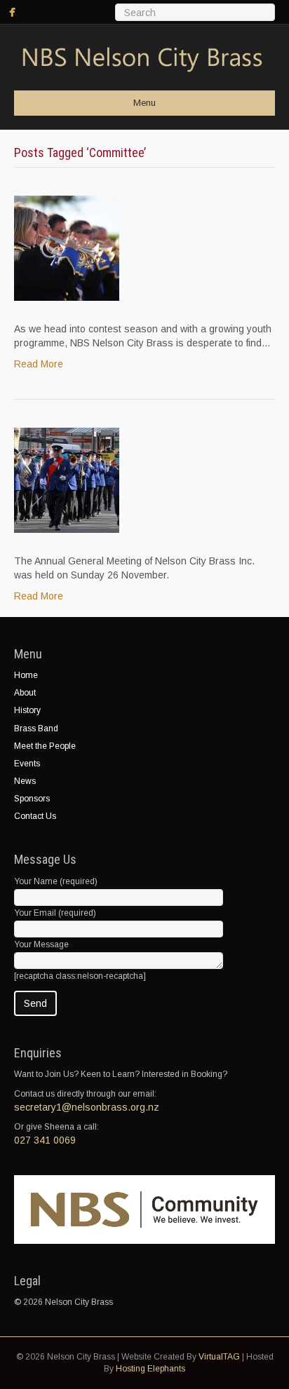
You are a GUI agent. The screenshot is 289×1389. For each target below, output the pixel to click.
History (27, 710)
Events (27, 763)
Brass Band (36, 728)
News (25, 781)
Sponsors (32, 799)
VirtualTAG (219, 1357)
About (25, 693)
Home (26, 675)
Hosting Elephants (150, 1369)
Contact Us (35, 816)
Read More (38, 364)
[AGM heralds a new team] (66, 479)
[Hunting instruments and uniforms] (66, 247)
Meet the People (45, 746)
